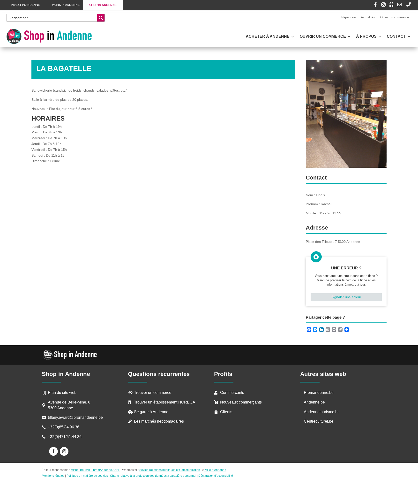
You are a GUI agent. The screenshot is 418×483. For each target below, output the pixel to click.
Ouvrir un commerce (394, 17)
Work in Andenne (66, 5)
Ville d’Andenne (215, 470)
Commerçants (232, 392)
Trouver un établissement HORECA (164, 402)
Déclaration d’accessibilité (215, 475)
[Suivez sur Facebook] (53, 451)
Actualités (368, 17)
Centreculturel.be (318, 421)
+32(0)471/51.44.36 (65, 437)
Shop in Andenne (103, 5)
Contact (396, 36)
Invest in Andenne (25, 5)
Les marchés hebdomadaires (159, 421)
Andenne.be (314, 402)
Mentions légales (53, 475)
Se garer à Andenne (151, 412)
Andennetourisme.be (322, 412)
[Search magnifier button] (100, 18)
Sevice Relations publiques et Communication (169, 470)
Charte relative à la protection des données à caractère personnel (153, 475)
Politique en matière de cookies (87, 475)
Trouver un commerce (152, 392)
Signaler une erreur (346, 297)
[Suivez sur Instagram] (64, 451)
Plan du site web (62, 392)
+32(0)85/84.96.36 (63, 427)
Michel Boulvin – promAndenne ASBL (95, 470)
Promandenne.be (319, 392)
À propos (366, 36)
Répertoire (348, 17)
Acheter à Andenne (268, 36)
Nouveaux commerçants (241, 402)
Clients (226, 412)
